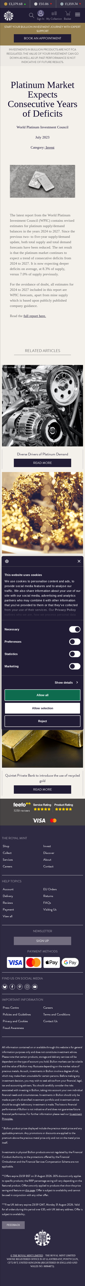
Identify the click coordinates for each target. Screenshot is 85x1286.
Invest (49, 147)
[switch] (74, 642)
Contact (48, 866)
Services (8, 859)
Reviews (8, 902)
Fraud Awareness (13, 1028)
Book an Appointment (42, 38)
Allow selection (42, 708)
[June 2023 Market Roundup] (42, 512)
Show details (64, 682)
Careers (7, 866)
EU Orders (50, 889)
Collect (7, 853)
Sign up (42, 941)
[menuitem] (31, 15)
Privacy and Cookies (15, 1021)
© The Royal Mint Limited (26, 1255)
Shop (6, 846)
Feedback (13, 1225)
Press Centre (11, 1007)
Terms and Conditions (56, 1014)
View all (7, 916)
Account (8, 889)
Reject (42, 721)
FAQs (47, 902)
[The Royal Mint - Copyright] (8, 14)
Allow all (42, 695)
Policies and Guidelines (17, 1014)
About (47, 859)
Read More (42, 463)
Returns (48, 896)
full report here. (35, 316)
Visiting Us (50, 909)
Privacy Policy (65, 609)
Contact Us (50, 1021)
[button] (77, 14)
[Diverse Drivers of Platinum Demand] (42, 405)
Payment (8, 909)
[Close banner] (79, 561)
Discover (48, 853)
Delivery (8, 896)
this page (30, 1190)
